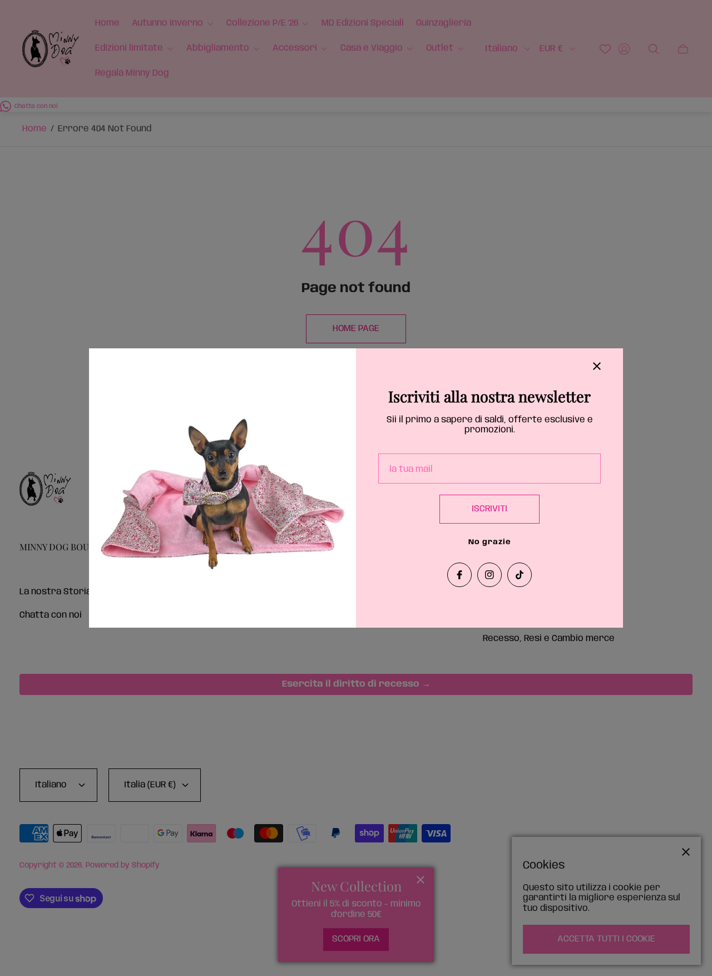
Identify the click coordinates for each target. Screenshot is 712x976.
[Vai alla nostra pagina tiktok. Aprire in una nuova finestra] (519, 575)
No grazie (489, 542)
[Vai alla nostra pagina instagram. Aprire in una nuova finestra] (489, 575)
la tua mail (411, 469)
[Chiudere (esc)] (597, 366)
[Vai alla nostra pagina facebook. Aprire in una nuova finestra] (459, 575)
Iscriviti (489, 509)
